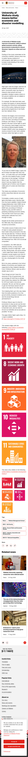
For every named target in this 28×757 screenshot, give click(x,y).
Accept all (14, 741)
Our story (4, 700)
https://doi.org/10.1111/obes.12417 (13, 319)
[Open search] (25, 3)
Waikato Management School (17, 520)
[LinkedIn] (11, 545)
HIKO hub (5, 673)
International (5, 681)
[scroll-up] (25, 642)
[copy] (14, 545)
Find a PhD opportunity (8, 686)
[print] (3, 642)
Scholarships (5, 670)
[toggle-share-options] (7, 642)
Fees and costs (6, 667)
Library (4, 711)
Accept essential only (14, 746)
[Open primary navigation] (2, 3)
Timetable (5, 662)
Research (4, 689)
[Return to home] (10, 3)
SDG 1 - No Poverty (8, 524)
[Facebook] (3, 545)
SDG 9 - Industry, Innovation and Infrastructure (11, 533)
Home (3, 7)
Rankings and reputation (9, 706)
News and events (10, 7)
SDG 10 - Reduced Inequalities (11, 537)
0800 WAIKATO (8, 719)
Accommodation (6, 692)
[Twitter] (7, 545)
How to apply (6, 664)
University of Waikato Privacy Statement (12, 734)
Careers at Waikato (7, 708)
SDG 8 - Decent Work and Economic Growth (12, 528)
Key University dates (8, 684)
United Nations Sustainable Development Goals (13, 328)
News (16, 7)
